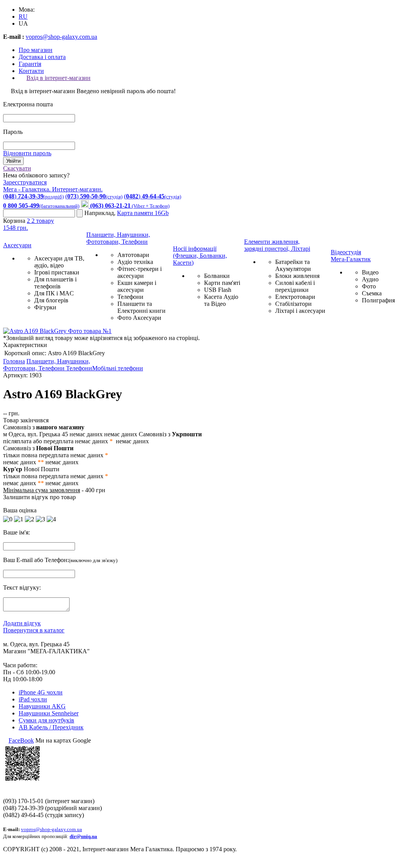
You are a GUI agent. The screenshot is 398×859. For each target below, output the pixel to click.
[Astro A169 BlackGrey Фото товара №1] (57, 331)
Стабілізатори (293, 303)
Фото (369, 286)
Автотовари (133, 255)
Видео (370, 272)
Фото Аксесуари (139, 317)
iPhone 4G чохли (41, 692)
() (33, 196)
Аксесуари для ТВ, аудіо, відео (59, 262)
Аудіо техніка (135, 262)
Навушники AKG (42, 706)
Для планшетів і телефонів (55, 283)
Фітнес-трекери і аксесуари (139, 272)
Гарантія (30, 64)
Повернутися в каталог (34, 630)
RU (23, 16)
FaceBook (21, 740)
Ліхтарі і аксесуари (300, 310)
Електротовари (295, 296)
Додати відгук (22, 623)
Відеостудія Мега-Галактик (351, 255)
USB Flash (217, 289)
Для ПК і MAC (54, 293)
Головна (14, 361)
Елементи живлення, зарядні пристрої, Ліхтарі (277, 245)
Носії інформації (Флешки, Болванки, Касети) (200, 255)
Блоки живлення (297, 275)
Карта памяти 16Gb (143, 213)
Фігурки (45, 307)
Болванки (217, 275)
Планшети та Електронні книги (141, 307)
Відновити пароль (27, 153)
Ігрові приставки (56, 272)
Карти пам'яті (222, 282)
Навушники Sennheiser (49, 713)
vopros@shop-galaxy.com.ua (61, 36)
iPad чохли (33, 699)
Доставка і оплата (42, 57)
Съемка (372, 293)
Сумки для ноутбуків (46, 720)
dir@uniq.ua (83, 836)
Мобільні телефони (117, 368)
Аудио (370, 279)
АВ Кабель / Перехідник (51, 727)
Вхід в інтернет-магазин (58, 78)
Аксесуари (17, 245)
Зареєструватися (25, 182)
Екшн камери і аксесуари (136, 286)
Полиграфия (378, 300)
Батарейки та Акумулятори (293, 265)
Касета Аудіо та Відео (221, 300)
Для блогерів (51, 300)
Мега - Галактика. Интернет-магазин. (53, 189)
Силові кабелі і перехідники (295, 286)
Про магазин (35, 50)
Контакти (31, 71)
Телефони (130, 296)
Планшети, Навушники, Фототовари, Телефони (118, 238)
